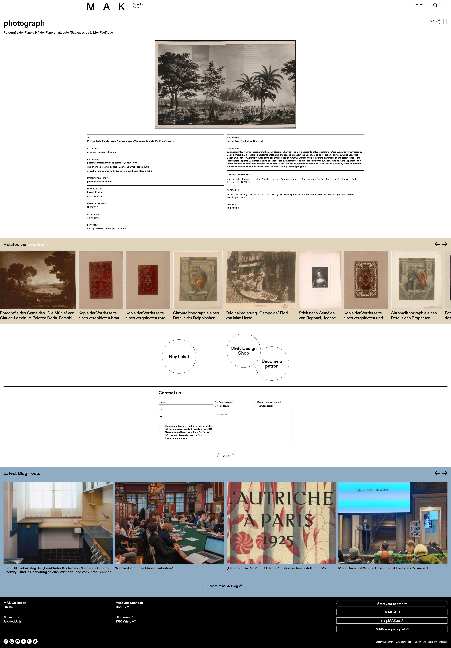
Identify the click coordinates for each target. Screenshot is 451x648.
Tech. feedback (264, 406)
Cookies (443, 641)
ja (426, 4)
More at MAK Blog (224, 585)
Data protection (404, 641)
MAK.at (390, 612)
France (139, 166)
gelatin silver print (103, 181)
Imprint (417, 641)
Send (226, 455)
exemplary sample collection (101, 152)
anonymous (108, 162)
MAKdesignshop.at (390, 629)
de (416, 4)
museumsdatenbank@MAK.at (130, 605)
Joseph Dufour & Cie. (127, 170)
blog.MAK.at (390, 620)
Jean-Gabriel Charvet (124, 166)
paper (90, 181)
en (421, 4)
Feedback (224, 406)
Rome (118, 162)
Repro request (226, 402)
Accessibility (430, 641)
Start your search (390, 603)
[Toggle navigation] (444, 5)
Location (36, 244)
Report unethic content (269, 402)
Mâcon (142, 170)
